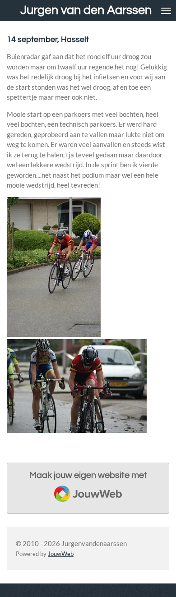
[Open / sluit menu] (166, 10)
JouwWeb (61, 554)
